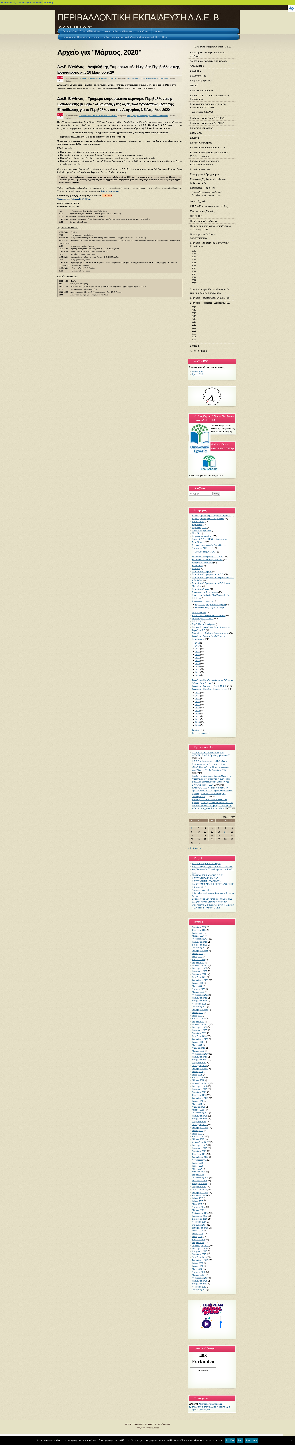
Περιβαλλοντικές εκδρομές (203, 221)
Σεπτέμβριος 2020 (200, 1039)
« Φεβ (191, 848)
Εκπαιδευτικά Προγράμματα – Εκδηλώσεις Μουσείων (205, 163)
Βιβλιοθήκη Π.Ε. (198, 75)
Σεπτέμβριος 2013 (200, 1260)
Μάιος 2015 (197, 1204)
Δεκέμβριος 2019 (199, 1060)
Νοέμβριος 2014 (199, 1222)
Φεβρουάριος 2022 (200, 995)
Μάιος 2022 (197, 986)
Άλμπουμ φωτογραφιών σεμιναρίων (208, 61)
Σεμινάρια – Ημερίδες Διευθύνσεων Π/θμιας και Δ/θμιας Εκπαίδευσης (209, 291)
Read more (251, 1440)
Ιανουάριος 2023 (199, 968)
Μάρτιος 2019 (198, 1080)
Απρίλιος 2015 (198, 1207)
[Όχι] (291, 1440)
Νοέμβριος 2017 (199, 1122)
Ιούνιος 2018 (197, 1101)
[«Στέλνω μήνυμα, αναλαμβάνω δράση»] (212, 462)
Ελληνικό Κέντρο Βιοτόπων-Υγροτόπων (210, 902)
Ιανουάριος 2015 (199, 1216)
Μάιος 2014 (197, 1236)
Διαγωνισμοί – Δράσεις (201, 90)
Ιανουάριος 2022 (199, 998)
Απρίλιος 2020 (198, 1048)
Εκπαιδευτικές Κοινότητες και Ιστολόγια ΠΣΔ (212, 899)
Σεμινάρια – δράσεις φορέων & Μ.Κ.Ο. (210, 298)
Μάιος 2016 (197, 1169)
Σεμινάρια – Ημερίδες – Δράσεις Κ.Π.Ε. (210, 302)
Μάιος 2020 (197, 1045)
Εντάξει (230, 1440)
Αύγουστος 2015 (199, 1195)
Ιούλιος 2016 (197, 1163)
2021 (194, 277)
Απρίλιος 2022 (198, 989)
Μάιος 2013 (197, 1269)
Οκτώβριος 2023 (199, 948)
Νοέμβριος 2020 (199, 1033)
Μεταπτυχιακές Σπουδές (202, 211)
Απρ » (198, 848)
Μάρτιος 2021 (198, 1021)
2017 (194, 265)
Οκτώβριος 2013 (199, 1257)
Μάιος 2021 (197, 1015)
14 (225, 832)
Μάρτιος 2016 (198, 1175)
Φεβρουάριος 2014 (200, 1245)
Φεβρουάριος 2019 (200, 1083)
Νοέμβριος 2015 (199, 1186)
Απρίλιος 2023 (198, 959)
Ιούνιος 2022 (197, 983)
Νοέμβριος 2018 (199, 1092)
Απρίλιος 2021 (198, 1018)
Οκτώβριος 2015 (199, 1189)
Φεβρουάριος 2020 (200, 1054)
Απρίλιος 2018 (198, 1107)
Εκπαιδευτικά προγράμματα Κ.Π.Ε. (208, 147)
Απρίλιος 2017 (198, 1136)
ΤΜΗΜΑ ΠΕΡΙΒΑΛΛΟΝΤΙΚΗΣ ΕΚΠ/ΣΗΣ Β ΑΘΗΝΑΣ (98, 78)
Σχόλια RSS (197, 374)
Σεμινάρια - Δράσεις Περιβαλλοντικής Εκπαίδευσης (149, 78)
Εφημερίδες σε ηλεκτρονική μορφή (207, 192)
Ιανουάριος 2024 (199, 942)
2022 (194, 280)
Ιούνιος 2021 (197, 1012)
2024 (194, 339)
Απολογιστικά (197, 66)
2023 (194, 283)
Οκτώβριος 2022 (199, 977)
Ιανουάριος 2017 (199, 1145)
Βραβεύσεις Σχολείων (201, 80)
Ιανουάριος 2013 (199, 1281)
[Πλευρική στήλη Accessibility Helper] (291, 8)
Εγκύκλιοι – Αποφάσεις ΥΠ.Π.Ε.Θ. (207, 118)
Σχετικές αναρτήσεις (201, 1410)
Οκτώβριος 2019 (199, 1065)
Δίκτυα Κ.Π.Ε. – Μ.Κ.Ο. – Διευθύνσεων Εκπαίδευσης (210, 97)
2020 (128, 78)
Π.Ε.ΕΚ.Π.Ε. (196, 216)
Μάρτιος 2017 (198, 1139)
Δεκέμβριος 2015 (199, 1183)
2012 (194, 251)
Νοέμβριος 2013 (199, 1254)
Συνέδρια (194, 345)
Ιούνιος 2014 (197, 1234)
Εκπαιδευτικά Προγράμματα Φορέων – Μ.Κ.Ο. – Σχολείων (210, 154)
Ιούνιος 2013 (197, 1266)
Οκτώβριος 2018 (199, 1095)
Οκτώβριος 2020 (199, 1036)
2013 (194, 254)
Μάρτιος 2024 (198, 936)
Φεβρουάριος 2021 (200, 1024)
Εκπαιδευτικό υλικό (200, 169)
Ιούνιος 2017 (197, 1130)
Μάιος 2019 (197, 1074)
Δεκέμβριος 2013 (199, 1251)
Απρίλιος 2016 (198, 1172)
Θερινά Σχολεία (198, 201)
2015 (194, 260)
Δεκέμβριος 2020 (199, 1030)
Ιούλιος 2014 (197, 1231)
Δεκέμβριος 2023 (199, 945)
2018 (194, 268)
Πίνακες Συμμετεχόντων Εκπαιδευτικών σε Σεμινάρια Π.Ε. (210, 228)
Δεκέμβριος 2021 (199, 1001)
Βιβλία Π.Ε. (196, 70)
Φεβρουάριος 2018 (200, 1113)
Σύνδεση (48, 2)
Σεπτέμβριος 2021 (200, 1010)
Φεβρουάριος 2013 (200, 1278)
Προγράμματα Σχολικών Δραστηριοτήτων (202, 236)
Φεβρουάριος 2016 (200, 1178)
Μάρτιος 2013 (198, 1275)
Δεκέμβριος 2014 (199, 1219)
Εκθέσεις (194, 137)
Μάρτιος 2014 (198, 1242)
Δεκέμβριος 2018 (199, 1089)
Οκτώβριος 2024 (199, 930)
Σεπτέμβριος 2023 (200, 951)
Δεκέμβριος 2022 (199, 971)
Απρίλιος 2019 (198, 1077)
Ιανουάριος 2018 (199, 1116)
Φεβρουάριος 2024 (200, 939)
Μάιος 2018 (197, 1104)
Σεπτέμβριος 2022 (200, 980)
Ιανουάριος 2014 (199, 1248)
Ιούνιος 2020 (197, 1042)
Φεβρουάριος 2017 (200, 1142)
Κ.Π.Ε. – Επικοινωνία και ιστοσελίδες (209, 206)
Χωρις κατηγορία (198, 350)
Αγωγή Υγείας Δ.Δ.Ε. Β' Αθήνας (206, 863)
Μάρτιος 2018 (198, 1110)
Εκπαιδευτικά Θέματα (201, 142)
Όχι (240, 1440)
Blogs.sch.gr (154, 1428)
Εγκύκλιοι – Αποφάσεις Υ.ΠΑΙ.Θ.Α (207, 123)
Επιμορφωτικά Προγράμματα (205, 174)
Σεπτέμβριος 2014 (200, 1228)
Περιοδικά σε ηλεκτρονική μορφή (206, 195)
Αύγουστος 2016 (199, 1160)
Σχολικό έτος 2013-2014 (202, 112)
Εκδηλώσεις (196, 133)
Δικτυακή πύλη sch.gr (202, 890)
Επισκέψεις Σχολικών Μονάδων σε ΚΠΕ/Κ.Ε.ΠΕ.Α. (208, 181)
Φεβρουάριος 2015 (200, 1213)
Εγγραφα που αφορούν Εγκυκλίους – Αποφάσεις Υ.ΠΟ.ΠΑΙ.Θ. (209, 106)
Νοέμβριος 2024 (199, 927)
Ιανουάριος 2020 (199, 1057)
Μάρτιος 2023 (198, 962)
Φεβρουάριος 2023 (200, 965)
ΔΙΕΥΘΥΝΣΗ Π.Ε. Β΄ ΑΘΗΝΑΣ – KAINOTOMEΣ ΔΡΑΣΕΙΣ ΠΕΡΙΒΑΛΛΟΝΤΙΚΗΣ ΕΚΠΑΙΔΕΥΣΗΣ (213, 884)
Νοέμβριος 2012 (199, 1287)
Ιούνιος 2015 (197, 1201)
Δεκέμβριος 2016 (199, 1148)
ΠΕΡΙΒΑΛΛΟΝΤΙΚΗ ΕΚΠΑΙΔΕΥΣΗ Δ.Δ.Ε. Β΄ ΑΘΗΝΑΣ (150, 1424)
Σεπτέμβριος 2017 (200, 1127)
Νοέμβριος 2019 (199, 1063)
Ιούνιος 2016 (197, 1166)
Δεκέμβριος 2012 (199, 1284)
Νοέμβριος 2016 (199, 1151)
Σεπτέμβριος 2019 (200, 1069)
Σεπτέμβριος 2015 (200, 1192)
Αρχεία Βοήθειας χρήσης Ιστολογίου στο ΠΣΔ (212, 866)
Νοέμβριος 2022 (199, 974)
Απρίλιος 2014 (198, 1240)
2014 (194, 257)
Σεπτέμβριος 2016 (200, 1157)
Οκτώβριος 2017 (199, 1124)
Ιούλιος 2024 (197, 933)
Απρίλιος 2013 (198, 1272)
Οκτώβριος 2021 (199, 1007)
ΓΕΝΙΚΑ (194, 85)
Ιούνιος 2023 (197, 953)
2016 (194, 262)
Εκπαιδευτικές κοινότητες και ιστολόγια (21, 2)
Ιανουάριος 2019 (199, 1086)
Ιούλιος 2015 (197, 1198)
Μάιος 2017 (197, 1133)
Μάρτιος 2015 (198, 1210)
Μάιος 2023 (197, 956)
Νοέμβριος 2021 (199, 1004)
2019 (194, 271)
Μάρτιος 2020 (198, 1051)
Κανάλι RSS (197, 371)
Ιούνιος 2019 (197, 1071)
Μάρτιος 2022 (198, 992)
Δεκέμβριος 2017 (199, 1119)
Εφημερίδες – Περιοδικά (202, 187)
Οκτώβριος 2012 (199, 1290)
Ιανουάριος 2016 (199, 1181)
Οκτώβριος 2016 (199, 1154)
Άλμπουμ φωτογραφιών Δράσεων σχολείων (207, 54)
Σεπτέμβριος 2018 (200, 1098)
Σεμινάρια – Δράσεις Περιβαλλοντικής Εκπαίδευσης (209, 245)
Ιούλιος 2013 (197, 1263)
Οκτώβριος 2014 (199, 1225)
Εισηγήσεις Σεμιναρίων (202, 128)
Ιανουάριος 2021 (199, 1027)
